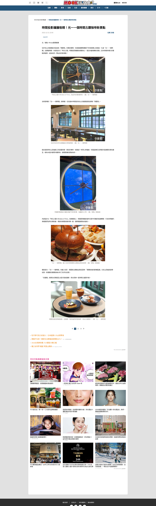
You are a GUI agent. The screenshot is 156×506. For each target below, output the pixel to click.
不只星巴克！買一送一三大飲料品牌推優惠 (44, 409)
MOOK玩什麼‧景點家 (40, 20)
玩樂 (109, 32)
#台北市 (45, 37)
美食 (112, 32)
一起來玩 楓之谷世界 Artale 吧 (72, 383)
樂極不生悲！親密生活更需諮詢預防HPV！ (47, 339)
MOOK (124, 3)
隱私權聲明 (91, 502)
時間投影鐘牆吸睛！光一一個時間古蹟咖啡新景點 (62, 20)
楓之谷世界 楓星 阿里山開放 (42, 346)
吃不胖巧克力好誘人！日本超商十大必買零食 (48, 335)
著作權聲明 (82, 502)
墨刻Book (117, 3)
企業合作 (73, 502)
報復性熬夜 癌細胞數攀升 (38, 437)
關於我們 (65, 502)
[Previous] (72, 329)
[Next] (84, 329)
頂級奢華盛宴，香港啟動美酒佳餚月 (41, 383)
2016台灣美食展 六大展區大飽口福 (44, 343)
